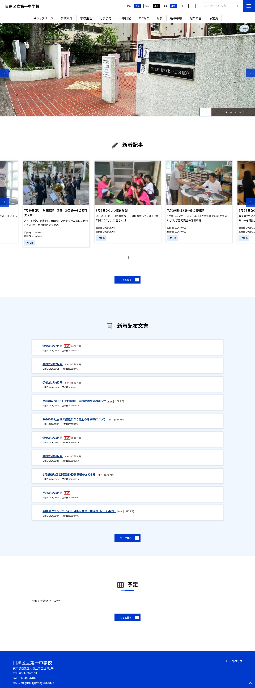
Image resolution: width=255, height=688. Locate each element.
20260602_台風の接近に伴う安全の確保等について (74, 419)
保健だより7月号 (52, 346)
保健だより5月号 (52, 438)
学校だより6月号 (52, 456)
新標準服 (176, 18)
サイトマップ (235, 661)
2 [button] (231, 112)
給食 (160, 18)
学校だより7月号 (52, 364)
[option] (127, 69)
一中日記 (125, 18)
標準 (173, 6)
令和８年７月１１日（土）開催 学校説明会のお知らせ (74, 401)
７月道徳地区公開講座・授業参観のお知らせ (69, 474)
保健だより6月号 (52, 382)
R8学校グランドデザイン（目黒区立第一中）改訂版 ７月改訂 (79, 511)
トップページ (45, 18)
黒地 (156, 6)
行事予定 (105, 18)
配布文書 (195, 18)
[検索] (238, 5)
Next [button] (250, 73)
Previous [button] (4, 73)
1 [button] (226, 112)
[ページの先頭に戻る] (250, 683)
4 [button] (240, 112)
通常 (137, 6)
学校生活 (86, 18)
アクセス (143, 18)
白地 (147, 6)
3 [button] (235, 112)
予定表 (213, 18)
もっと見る (126, 279)
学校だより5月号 (52, 493)
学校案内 (67, 18)
